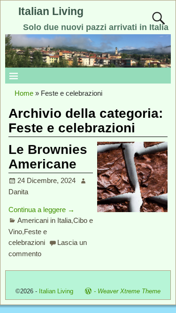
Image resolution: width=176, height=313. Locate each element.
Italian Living (51, 11)
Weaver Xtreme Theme (129, 291)
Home (24, 93)
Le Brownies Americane (47, 156)
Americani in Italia (44, 220)
